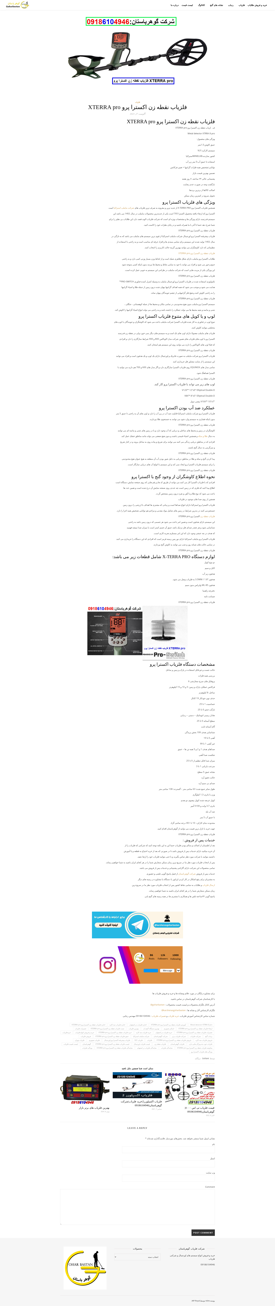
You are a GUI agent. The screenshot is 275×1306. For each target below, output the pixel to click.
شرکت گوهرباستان (161, 1036)
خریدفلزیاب (66, 1032)
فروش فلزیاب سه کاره (204, 1040)
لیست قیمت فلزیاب (71, 1044)
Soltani (205, 1058)
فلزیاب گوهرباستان (177, 1044)
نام (213, 1144)
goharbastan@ (157, 1004)
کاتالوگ (201, 5)
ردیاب (230, 5)
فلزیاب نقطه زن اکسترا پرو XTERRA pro (196, 253)
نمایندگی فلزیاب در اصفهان (147, 1048)
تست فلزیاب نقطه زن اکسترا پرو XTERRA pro (107, 1028)
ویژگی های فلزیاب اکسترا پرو (201, 1052)
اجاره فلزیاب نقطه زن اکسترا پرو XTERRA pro (88, 1025)
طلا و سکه (202, 436)
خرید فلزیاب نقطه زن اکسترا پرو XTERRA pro (115, 1032)
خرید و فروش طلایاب (257, 5)
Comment (210, 1186)
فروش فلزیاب (86, 1036)
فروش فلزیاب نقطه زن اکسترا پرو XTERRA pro (174, 1040)
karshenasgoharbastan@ (173, 1010)
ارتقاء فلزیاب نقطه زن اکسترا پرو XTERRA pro (195, 1028)
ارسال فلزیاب (208, 885)
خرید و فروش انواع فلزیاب (84, 1032)
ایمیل (212, 1158)
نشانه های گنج (216, 5)
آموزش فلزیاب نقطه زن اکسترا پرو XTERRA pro (168, 1025)
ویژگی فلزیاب (87, 1048)
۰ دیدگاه (198, 1058)
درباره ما (175, 5)
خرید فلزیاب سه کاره (143, 1032)
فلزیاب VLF (138, 1040)
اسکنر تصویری (169, 1028)
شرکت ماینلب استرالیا (124, 207)
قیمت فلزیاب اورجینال (142, 1044)
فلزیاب (242, 5)
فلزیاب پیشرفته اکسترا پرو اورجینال (117, 1040)
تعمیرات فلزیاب (159, 1015)
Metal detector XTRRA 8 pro (201, 1025)
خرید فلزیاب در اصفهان (164, 1032)
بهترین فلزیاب (134, 1028)
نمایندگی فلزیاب (167, 1048)
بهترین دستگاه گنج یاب (151, 1028)
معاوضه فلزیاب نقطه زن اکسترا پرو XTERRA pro (194, 1048)
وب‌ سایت (210, 1172)
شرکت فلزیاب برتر (179, 1036)
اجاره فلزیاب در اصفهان (138, 1025)
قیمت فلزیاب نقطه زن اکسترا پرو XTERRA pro (112, 1044)
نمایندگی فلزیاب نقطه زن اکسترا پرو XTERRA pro (115, 1048)
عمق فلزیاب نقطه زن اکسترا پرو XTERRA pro (112, 1036)
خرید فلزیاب (173, 1015)
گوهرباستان (86, 1044)
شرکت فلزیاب (195, 1036)
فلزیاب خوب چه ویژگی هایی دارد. (200, 1044)
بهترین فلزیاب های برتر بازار (94, 1107)
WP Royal (196, 1300)
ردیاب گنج (208, 1036)
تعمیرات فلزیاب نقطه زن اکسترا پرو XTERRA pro (194, 1032)
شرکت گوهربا (189, 873)
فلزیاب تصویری (94, 1040)
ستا (181, 873)
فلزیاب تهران (79, 1040)
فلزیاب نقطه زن (207, 516)
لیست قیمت (187, 5)
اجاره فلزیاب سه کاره (117, 1025)
